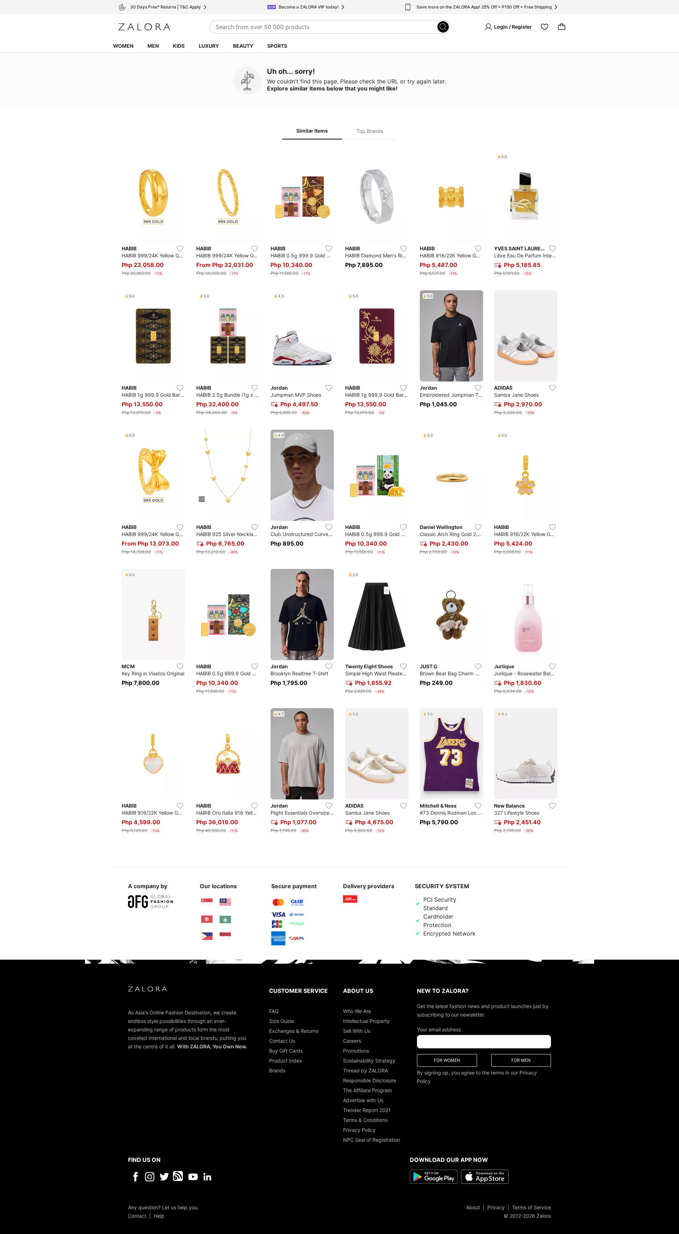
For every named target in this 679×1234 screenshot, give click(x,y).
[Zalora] (144, 26)
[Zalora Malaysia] (225, 902)
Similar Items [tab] (312, 131)
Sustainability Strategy (369, 1060)
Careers (352, 1040)
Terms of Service (531, 1207)
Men (153, 46)
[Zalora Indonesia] (225, 936)
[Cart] (561, 27)
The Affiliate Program (367, 1090)
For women (447, 1060)
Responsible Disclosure (369, 1080)
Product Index (285, 1060)
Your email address (439, 1029)
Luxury (209, 46)
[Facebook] (135, 1176)
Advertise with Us (363, 1100)
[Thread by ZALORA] (179, 1176)
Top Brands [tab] (369, 131)
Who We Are (357, 1011)
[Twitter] (164, 1176)
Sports (277, 46)
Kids (179, 46)
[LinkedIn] (207, 1176)
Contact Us (282, 1040)
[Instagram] (150, 1176)
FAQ (274, 1011)
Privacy (496, 1207)
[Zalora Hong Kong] (207, 919)
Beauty (243, 46)
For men (520, 1060)
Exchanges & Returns (293, 1031)
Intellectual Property (366, 1021)
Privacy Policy (359, 1130)
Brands (277, 1070)
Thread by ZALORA (365, 1070)
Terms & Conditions (365, 1120)
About (473, 1207)
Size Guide (281, 1021)
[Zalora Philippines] (207, 936)
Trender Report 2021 (367, 1110)
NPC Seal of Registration (371, 1139)
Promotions (356, 1050)
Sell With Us (356, 1031)
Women (123, 46)
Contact (137, 1215)
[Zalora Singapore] (207, 902)
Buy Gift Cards (286, 1050)
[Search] (443, 27)
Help (159, 1215)
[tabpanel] (339, 494)
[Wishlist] (544, 27)
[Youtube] (193, 1176)
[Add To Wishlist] (180, 248)
